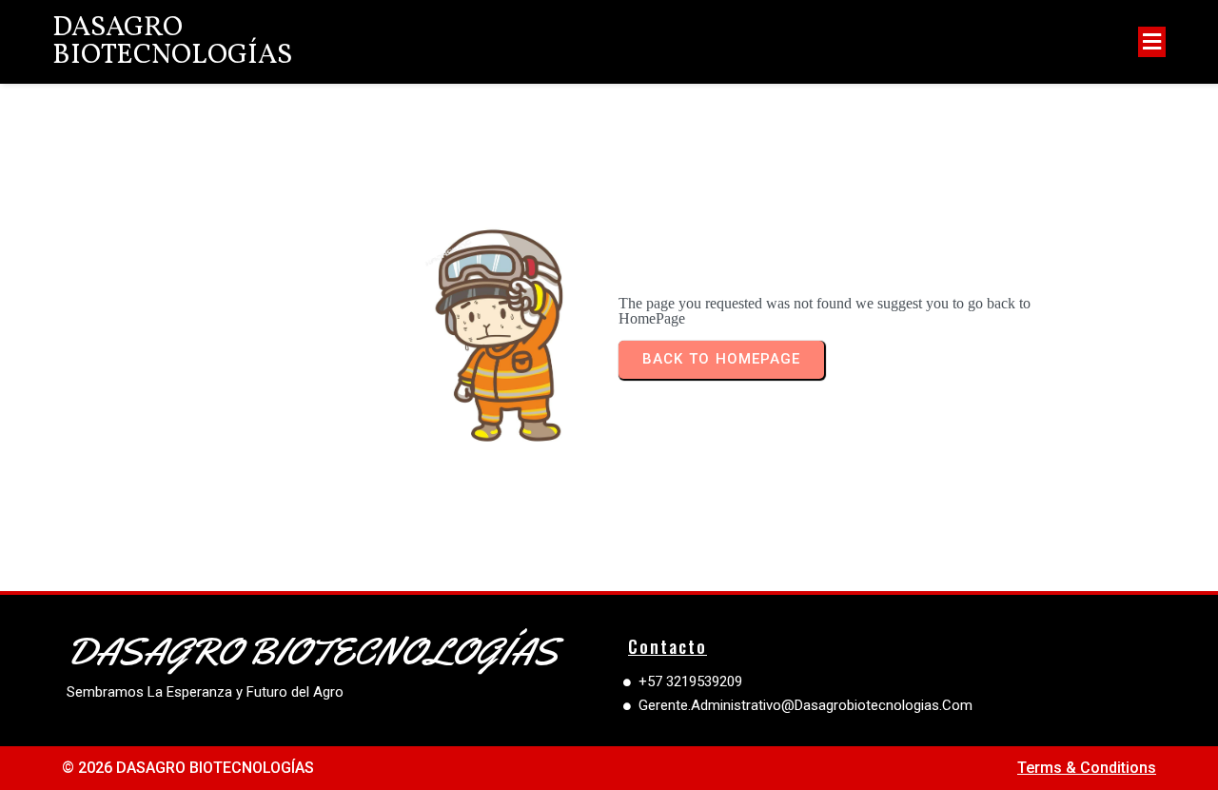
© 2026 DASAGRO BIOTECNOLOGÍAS (188, 768)
